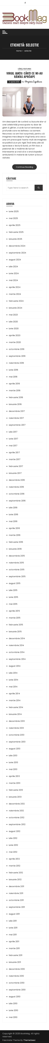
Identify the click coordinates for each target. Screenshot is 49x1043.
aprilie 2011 (14, 941)
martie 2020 (15, 342)
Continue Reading (24, 167)
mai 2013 (13, 769)
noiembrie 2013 (16, 728)
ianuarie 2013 (15, 796)
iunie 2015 (13, 597)
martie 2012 (14, 865)
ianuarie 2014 (15, 714)
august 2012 (14, 831)
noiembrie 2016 (16, 486)
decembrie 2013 (17, 721)
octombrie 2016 (16, 493)
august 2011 (14, 914)
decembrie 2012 (17, 803)
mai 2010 (13, 1017)
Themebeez (29, 1040)
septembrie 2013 (17, 741)
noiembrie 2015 (16, 562)
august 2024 (15, 259)
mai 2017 (13, 445)
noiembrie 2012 (16, 810)
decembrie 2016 (17, 480)
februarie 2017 (16, 466)
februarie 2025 (16, 232)
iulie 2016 (13, 507)
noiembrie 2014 (16, 645)
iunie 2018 (13, 369)
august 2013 (14, 748)
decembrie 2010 (17, 969)
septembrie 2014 (17, 659)
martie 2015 (14, 617)
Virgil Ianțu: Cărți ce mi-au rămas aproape (24, 75)
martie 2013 (14, 783)
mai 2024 (13, 280)
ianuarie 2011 (15, 962)
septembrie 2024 (17, 252)
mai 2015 (13, 604)
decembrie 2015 (17, 555)
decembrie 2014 (17, 638)
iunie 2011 (13, 927)
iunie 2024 (14, 273)
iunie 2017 (13, 438)
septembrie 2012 (17, 824)
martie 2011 (14, 948)
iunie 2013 (13, 762)
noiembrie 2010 (16, 976)
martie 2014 (15, 700)
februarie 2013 (16, 790)
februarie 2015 (16, 624)
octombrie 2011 (16, 900)
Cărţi (20, 69)
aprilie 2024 (14, 287)
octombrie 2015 (16, 569)
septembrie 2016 (17, 500)
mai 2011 (13, 934)
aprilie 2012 (14, 858)
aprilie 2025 (14, 225)
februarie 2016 (16, 542)
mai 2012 (13, 852)
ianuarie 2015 (15, 631)
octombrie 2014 (16, 652)
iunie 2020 (14, 328)
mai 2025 (13, 218)
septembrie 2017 (17, 425)
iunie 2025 (14, 211)
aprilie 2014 (14, 693)
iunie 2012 (13, 845)
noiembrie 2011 (16, 893)
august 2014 (15, 666)
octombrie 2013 (16, 734)
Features (27, 69)
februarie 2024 (16, 301)
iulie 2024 (13, 266)
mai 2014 (13, 686)
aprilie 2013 (14, 776)
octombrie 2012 (16, 817)
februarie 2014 (16, 707)
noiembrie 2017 (16, 418)
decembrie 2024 (17, 245)
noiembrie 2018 (16, 363)
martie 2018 (14, 390)
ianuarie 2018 (15, 404)
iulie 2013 (13, 755)
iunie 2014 (13, 679)
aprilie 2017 (14, 452)
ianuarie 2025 (15, 239)
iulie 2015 (13, 590)
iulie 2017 (13, 431)
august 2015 (14, 583)
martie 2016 (14, 535)
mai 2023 (13, 314)
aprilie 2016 (14, 528)
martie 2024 (15, 294)
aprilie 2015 (14, 610)
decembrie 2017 (17, 411)
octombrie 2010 (16, 982)
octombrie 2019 (16, 349)
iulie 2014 (13, 672)
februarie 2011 (15, 955)
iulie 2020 (13, 321)
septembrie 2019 (17, 356)
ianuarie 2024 (15, 307)
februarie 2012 (16, 872)
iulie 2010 (13, 1003)
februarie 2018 (16, 397)
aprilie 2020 (14, 335)
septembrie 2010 (17, 989)
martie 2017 (14, 459)
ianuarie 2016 (15, 548)
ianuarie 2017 (15, 473)
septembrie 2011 (17, 907)
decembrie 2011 (16, 886)
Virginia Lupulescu (33, 81)
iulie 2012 (13, 838)
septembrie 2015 (17, 576)
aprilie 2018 (14, 383)
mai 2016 (13, 521)
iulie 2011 (13, 920)
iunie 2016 (13, 514)
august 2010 (14, 996)
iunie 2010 (13, 1010)
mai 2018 (13, 376)
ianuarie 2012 (15, 879)
